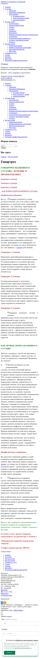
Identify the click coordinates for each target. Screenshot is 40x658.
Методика (12, 51)
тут (9, 271)
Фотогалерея (13, 14)
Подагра (12, 42)
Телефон (4, 629)
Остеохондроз (14, 23)
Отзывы (8, 57)
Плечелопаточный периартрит (19, 38)
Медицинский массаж (17, 49)
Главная (7, 7)
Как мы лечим (10, 44)
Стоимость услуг (11, 53)
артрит (3, 464)
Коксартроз (13, 33)
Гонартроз (12, 31)
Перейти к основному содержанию (13, 2)
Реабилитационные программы (20, 47)
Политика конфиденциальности (16, 60)
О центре (8, 9)
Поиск (3, 148)
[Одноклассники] (5, 602)
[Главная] (4, 64)
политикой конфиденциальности (22, 648)
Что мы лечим (10, 22)
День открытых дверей (21, 18)
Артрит (11, 27)
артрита (20, 247)
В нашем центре (19, 16)
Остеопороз (13, 36)
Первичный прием (15, 46)
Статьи (7, 55)
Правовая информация (17, 12)
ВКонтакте (4, 593)
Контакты (8, 58)
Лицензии (12, 11)
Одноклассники (6, 595)
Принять (9, 652)
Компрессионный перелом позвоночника (23, 35)
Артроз (11, 29)
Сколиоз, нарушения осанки (19, 40)
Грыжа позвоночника (16, 25)
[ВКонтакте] (2, 602)
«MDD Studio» (18, 610)
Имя (9, 619)
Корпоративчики (19, 20)
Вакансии (4, 590)
